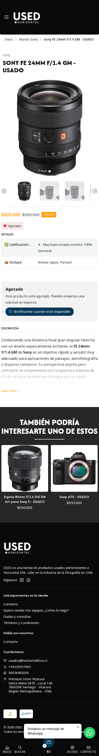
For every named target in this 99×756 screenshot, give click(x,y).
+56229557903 (20, 667)
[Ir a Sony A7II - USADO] (44, 468)
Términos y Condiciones (21, 623)
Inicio (9, 39)
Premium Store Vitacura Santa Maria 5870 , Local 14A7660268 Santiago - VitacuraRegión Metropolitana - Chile (30, 685)
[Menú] (6, 17)
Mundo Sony (28, 39)
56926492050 (19, 673)
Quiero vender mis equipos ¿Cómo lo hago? (36, 610)
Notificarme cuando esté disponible (42, 311)
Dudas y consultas (17, 616)
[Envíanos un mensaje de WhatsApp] (89, 732)
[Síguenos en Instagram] (21, 580)
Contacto (10, 604)
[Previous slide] (4, 191)
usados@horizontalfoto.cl (28, 660)
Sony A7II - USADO (44, 496)
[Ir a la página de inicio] (27, 17)
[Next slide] (94, 191)
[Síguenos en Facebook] (28, 580)
